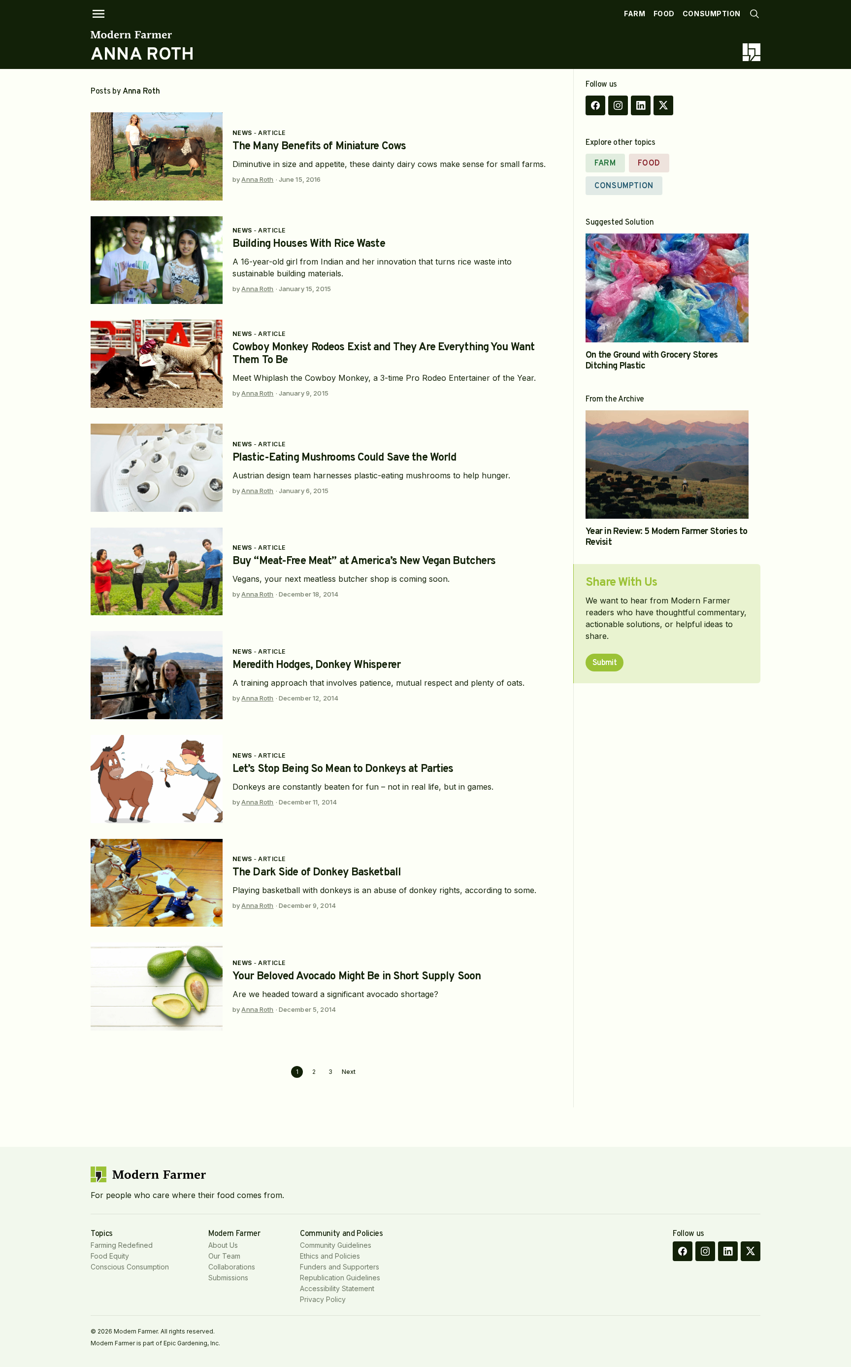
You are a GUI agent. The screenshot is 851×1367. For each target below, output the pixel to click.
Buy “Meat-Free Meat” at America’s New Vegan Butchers (363, 561)
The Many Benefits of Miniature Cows (319, 146)
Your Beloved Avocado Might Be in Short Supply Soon (356, 976)
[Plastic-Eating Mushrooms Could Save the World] (157, 468)
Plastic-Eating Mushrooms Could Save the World (344, 458)
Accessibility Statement (337, 1288)
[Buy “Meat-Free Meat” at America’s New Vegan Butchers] (157, 572)
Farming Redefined (122, 1245)
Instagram (618, 105)
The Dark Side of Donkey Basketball (316, 872)
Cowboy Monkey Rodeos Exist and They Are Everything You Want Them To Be (383, 354)
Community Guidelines (335, 1245)
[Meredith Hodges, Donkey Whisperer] (157, 675)
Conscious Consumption (130, 1267)
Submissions (228, 1277)
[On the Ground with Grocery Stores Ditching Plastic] (667, 287)
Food (664, 13)
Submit (604, 663)
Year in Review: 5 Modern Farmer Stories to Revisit (667, 537)
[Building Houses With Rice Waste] (157, 260)
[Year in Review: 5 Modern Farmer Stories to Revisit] (667, 464)
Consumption (712, 13)
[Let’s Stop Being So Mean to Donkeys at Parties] (157, 779)
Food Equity (110, 1256)
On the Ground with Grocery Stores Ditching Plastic (652, 361)
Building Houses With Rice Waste (308, 244)
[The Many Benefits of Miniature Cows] (157, 156)
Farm (634, 13)
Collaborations (231, 1267)
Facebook (595, 105)
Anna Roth (257, 179)
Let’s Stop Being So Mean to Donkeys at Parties (343, 769)
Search (754, 14)
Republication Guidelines (340, 1277)
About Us (223, 1245)
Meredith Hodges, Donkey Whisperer (316, 665)
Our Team (224, 1256)
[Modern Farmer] (143, 34)
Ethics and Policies (330, 1256)
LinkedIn (641, 105)
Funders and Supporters (339, 1267)
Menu (98, 14)
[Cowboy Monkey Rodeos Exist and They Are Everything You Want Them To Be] (157, 364)
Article (271, 132)
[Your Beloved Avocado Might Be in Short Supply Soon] (157, 986)
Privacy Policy (323, 1299)
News (242, 132)
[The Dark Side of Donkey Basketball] (157, 883)
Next (349, 1071)
